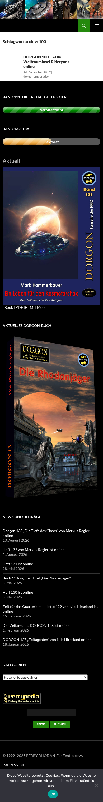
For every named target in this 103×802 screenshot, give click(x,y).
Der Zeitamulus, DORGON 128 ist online (36, 625)
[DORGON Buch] (51, 417)
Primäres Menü (96, 25)
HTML (30, 307)
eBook (8, 307)
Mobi (41, 307)
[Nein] (96, 785)
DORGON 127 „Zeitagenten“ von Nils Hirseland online (47, 639)
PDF (19, 307)
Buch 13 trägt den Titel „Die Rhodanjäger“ (37, 578)
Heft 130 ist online (18, 592)
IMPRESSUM (13, 765)
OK (52, 794)
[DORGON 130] (51, 235)
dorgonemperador (36, 76)
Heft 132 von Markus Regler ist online (33, 549)
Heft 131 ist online (18, 564)
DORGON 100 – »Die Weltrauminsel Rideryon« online (46, 61)
